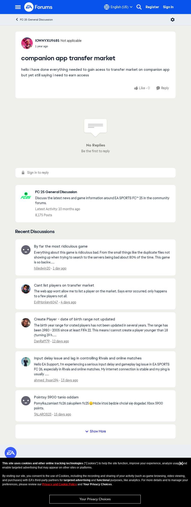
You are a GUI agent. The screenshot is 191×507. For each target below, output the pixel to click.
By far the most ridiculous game (61, 246)
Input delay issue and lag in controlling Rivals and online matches (88, 358)
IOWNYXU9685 (47, 41)
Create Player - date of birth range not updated (74, 319)
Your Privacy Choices (95, 499)
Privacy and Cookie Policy (59, 484)
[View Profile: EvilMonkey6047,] (26, 289)
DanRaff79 (42, 341)
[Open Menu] (172, 19)
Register (152, 7)
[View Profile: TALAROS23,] (26, 400)
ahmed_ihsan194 (46, 380)
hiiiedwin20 (42, 268)
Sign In (168, 7)
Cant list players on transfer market (64, 285)
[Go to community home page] (38, 7)
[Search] (139, 7)
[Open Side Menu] (18, 7)
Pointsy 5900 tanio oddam (56, 397)
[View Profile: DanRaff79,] (26, 322)
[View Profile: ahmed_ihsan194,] (26, 361)
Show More (98, 431)
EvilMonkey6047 (46, 302)
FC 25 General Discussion (36, 19)
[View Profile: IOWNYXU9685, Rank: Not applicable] (27, 43)
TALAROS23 (42, 414)
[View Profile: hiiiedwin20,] (26, 250)
